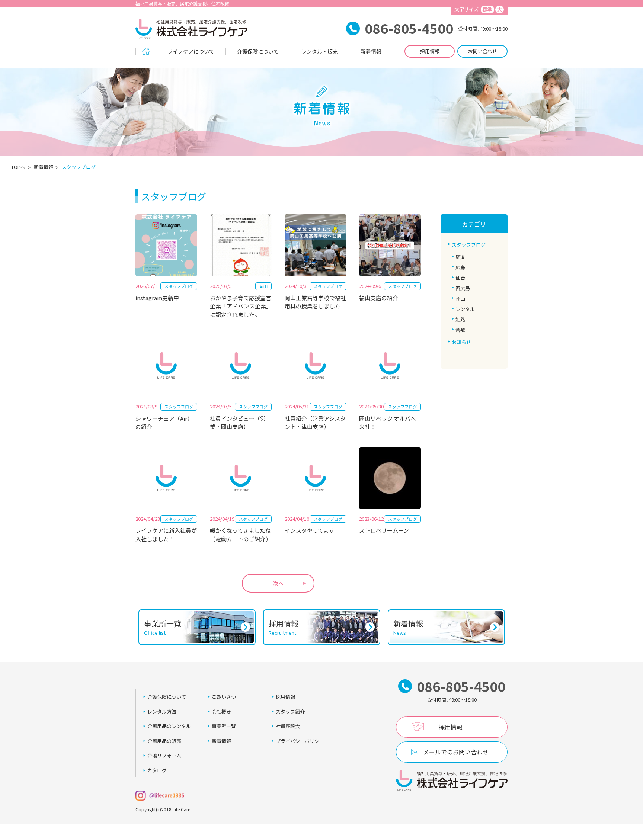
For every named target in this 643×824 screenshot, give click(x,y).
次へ (278, 583)
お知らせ (461, 342)
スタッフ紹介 (290, 711)
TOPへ (18, 166)
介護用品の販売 (164, 740)
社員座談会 (288, 726)
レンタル (465, 308)
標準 (487, 9)
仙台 (460, 277)
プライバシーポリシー (300, 740)
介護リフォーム (164, 755)
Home (146, 51)
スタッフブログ (469, 244)
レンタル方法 (161, 711)
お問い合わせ (482, 51)
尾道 (460, 256)
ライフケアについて (190, 51)
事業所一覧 (224, 726)
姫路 (460, 319)
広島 (460, 267)
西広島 (462, 288)
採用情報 (429, 51)
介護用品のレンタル (169, 726)
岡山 (460, 298)
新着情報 (371, 51)
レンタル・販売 (319, 51)
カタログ (157, 770)
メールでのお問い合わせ (456, 751)
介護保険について (258, 51)
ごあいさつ (224, 696)
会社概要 (221, 711)
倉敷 (460, 329)
